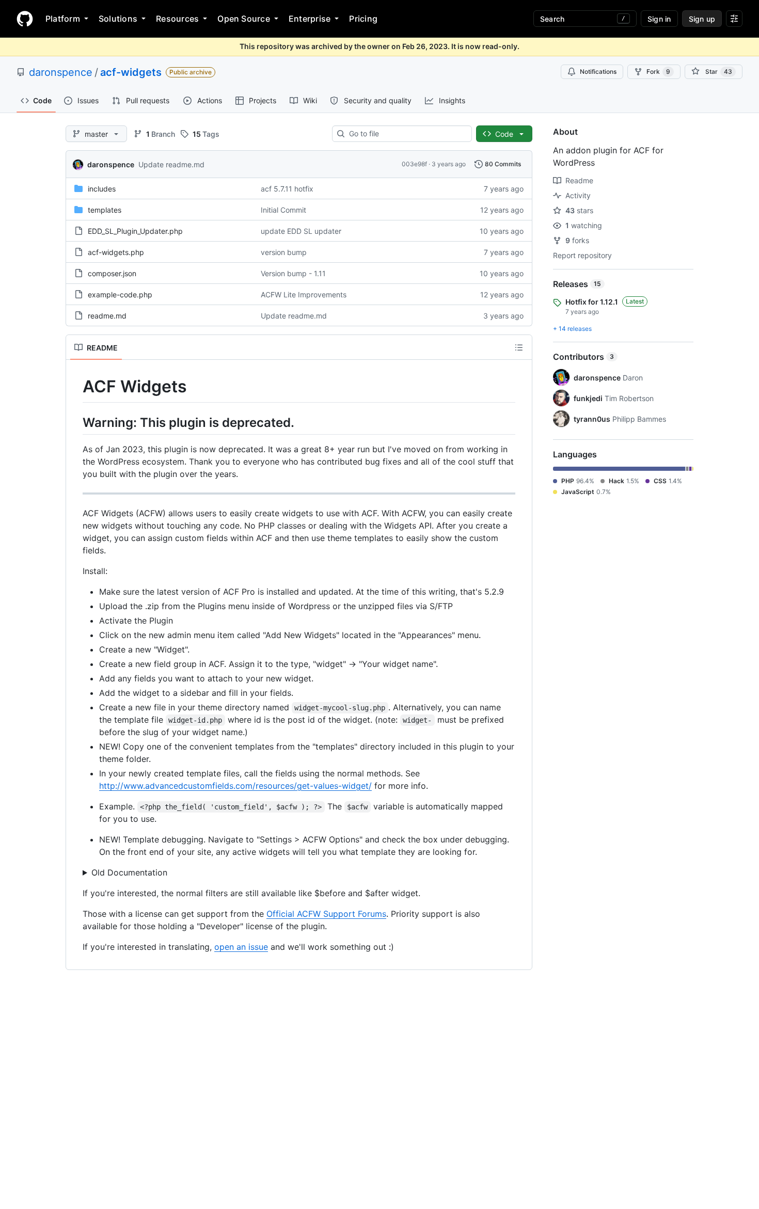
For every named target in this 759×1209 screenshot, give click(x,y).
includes (102, 188)
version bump (284, 252)
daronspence (60, 72)
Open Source (243, 18)
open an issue (241, 947)
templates (104, 209)
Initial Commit (283, 209)
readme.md (107, 315)
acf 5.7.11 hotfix (287, 188)
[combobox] (406, 133)
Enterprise (309, 18)
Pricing (363, 18)
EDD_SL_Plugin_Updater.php (135, 231)
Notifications (598, 71)
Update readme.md (171, 164)
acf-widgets (131, 72)
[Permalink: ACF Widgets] (75, 386)
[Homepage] (25, 18)
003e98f (414, 164)
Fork (658, 71)
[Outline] (519, 347)
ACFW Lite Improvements (303, 294)
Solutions (118, 18)
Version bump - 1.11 (293, 273)
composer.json (112, 273)
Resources (177, 18)
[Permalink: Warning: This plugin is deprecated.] (75, 422)
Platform (62, 18)
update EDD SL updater (301, 231)
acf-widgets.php (116, 252)
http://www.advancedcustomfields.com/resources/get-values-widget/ (235, 786)
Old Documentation (129, 872)
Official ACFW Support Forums (326, 914)
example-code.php (120, 294)
